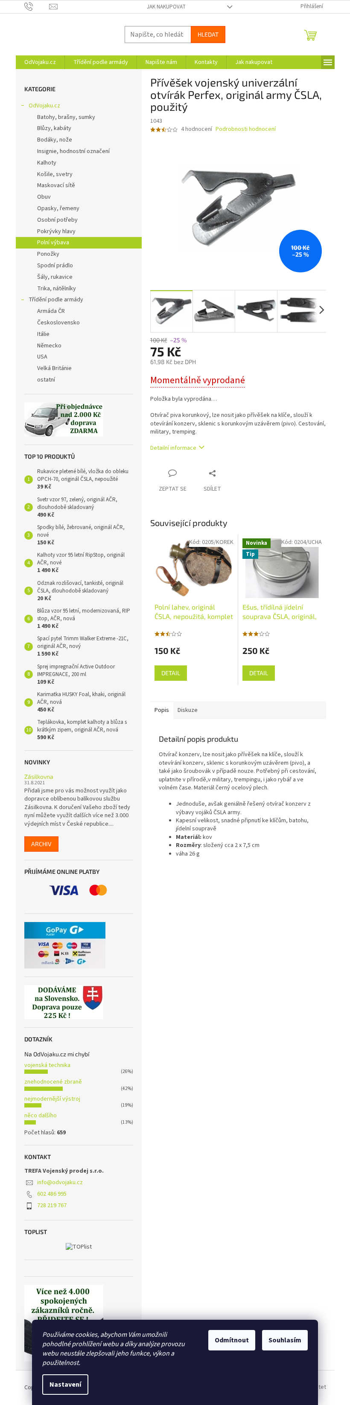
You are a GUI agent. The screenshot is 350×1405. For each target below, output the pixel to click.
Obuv (44, 197)
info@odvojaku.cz (60, 1182)
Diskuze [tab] (188, 710)
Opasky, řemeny (58, 208)
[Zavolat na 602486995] (37, 6)
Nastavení (65, 1384)
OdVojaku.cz (44, 105)
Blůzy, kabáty (54, 128)
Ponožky (48, 254)
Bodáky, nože (54, 140)
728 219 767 (52, 1205)
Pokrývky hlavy (56, 231)
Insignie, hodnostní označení (73, 151)
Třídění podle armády (56, 299)
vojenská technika (47, 1065)
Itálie (43, 334)
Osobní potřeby (57, 220)
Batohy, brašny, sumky (66, 117)
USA (42, 357)
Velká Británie (54, 368)
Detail (170, 672)
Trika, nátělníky (56, 288)
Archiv (41, 843)
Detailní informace (173, 448)
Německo (49, 345)
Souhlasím (284, 1340)
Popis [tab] (162, 710)
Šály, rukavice (55, 277)
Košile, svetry (55, 174)
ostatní (46, 380)
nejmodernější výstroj (52, 1099)
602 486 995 (52, 1194)
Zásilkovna (38, 776)
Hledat (208, 34)
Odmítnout (232, 1340)
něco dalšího (40, 1115)
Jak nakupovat (166, 7)
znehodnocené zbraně (53, 1082)
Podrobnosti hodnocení (246, 129)
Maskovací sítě (56, 185)
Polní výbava (53, 242)
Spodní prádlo (55, 265)
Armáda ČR (51, 311)
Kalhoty (46, 163)
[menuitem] (40, 62)
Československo (58, 322)
